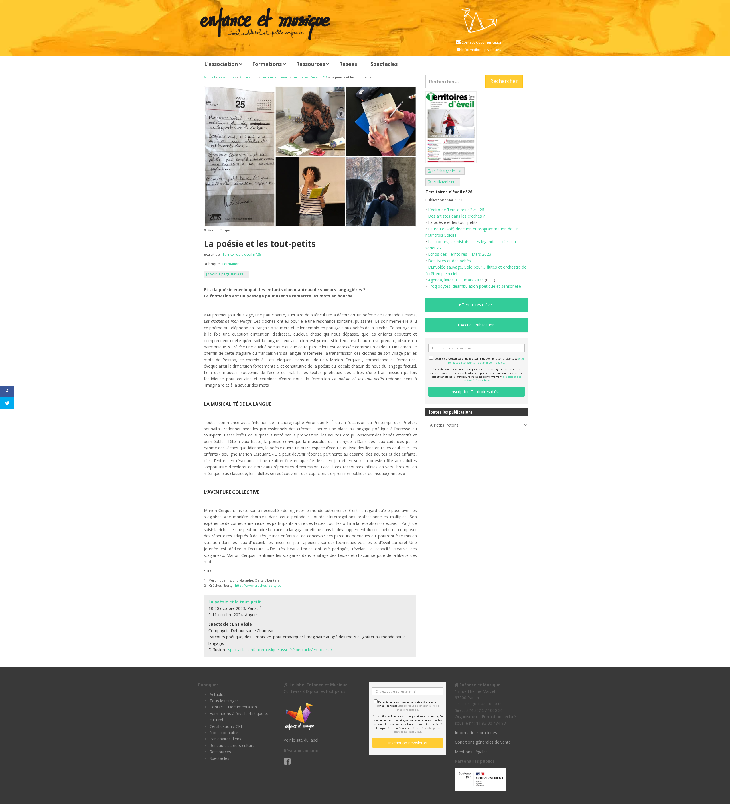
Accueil (209, 77)
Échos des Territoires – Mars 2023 (459, 254)
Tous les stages (224, 700)
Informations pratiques (481, 49)
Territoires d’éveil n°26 (309, 77)
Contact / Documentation (233, 707)
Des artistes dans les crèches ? (456, 216)
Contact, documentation (481, 42)
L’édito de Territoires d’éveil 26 (456, 209)
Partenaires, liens (225, 739)
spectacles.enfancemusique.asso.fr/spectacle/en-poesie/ (280, 649)
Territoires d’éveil (275, 77)
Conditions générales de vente (483, 742)
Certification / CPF (226, 726)
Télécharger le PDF (446, 170)
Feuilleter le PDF (444, 182)
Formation (231, 263)
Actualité (218, 694)
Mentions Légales (471, 751)
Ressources (227, 77)
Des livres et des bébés (449, 260)
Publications (248, 77)
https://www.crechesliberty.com (260, 585)
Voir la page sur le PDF (227, 274)
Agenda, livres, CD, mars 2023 (456, 280)
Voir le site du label (301, 740)
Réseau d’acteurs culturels (233, 745)
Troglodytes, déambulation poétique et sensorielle (474, 286)
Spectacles (219, 758)
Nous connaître (224, 732)
